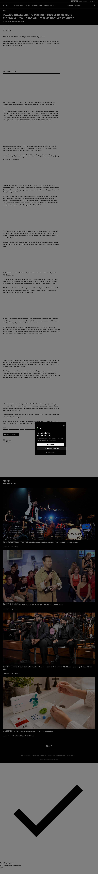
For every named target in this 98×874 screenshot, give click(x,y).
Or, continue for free (50, 452)
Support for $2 (50, 444)
